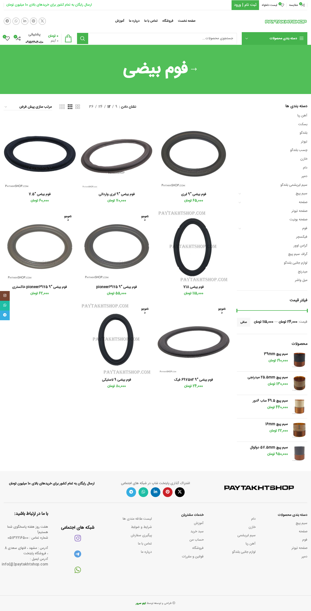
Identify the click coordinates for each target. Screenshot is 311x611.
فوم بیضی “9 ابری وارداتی (117, 194)
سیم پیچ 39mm (276, 354)
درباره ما (146, 552)
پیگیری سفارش (141, 535)
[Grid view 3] (70, 107)
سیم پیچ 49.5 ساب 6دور (270, 401)
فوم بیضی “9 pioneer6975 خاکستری (39, 287)
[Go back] (194, 69)
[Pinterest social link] (33, 21)
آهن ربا (302, 116)
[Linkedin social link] (24, 21)
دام (305, 168)
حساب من (197, 540)
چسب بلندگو (298, 150)
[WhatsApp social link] (16, 21)
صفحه (303, 202)
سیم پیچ (301, 194)
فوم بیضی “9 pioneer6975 (116, 287)
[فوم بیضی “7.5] (40, 154)
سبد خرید (197, 532)
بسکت (302, 124)
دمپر (304, 176)
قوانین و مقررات (193, 557)
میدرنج (302, 272)
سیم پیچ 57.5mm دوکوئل (269, 447)
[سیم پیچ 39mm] (299, 360)
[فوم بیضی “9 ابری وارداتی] (117, 154)
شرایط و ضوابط (141, 527)
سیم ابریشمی (246, 535)
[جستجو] (82, 38)
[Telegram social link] (7, 21)
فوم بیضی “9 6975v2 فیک (193, 380)
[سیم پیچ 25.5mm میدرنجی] (299, 383)
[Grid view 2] (77, 107)
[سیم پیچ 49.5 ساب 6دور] (299, 406)
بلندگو (303, 133)
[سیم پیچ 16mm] (299, 430)
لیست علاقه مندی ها (137, 519)
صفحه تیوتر (299, 211)
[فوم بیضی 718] (193, 246)
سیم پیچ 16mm (276, 424)
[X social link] (42, 21)
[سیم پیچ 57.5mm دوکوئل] (299, 453)
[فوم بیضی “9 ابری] (193, 154)
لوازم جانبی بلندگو (295, 263)
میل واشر (301, 280)
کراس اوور (300, 246)
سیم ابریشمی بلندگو (293, 185)
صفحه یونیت (298, 220)
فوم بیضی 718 (193, 287)
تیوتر (304, 142)
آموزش (199, 523)
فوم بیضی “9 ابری (193, 194)
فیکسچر (301, 237)
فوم (304, 228)
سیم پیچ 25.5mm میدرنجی (268, 377)
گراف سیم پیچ (297, 254)
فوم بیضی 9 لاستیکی (116, 380)
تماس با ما (145, 544)
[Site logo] (286, 21)
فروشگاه (198, 548)
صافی (243, 322)
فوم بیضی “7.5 (40, 194)
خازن (303, 159)
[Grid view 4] (62, 107)
